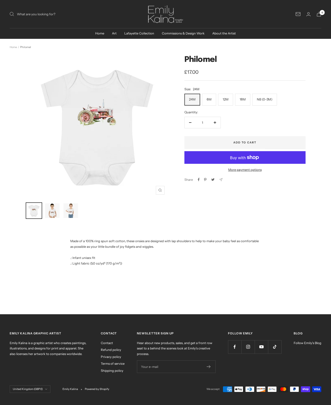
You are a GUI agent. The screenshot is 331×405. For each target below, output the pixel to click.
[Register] (209, 366)
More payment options (245, 170)
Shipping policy (112, 370)
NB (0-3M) (264, 99)
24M (192, 99)
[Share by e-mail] (220, 179)
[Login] (308, 14)
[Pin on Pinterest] (205, 179)
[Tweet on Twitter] (213, 179)
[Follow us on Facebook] (234, 347)
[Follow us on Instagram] (248, 347)
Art (114, 33)
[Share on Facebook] (199, 179)
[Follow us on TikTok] (274, 347)
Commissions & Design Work (183, 33)
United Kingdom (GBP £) (28, 389)
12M (226, 99)
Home (99, 33)
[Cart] (318, 14)
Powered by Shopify (97, 389)
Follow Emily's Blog (307, 343)
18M (243, 99)
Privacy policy (111, 357)
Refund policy (111, 350)
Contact (107, 343)
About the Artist (224, 33)
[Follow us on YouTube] (261, 347)
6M (209, 99)
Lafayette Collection (139, 33)
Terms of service (113, 363)
